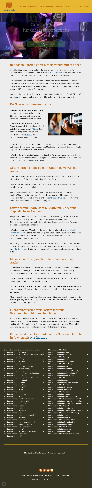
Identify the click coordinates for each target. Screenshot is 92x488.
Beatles (28, 134)
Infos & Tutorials (80, 6)
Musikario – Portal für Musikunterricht (48, 480)
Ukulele (25, 89)
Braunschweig (57, 198)
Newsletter (66, 475)
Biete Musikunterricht (47, 6)
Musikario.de (52, 73)
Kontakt (57, 475)
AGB (23, 475)
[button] (4, 484)
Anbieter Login (61, 6)
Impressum (48, 475)
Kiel (70, 198)
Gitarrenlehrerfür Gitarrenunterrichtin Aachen (46, 30)
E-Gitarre (34, 129)
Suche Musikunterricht (28, 6)
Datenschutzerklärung (35, 475)
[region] (46, 36)
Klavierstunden (21, 249)
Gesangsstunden (74, 246)
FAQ (69, 6)
